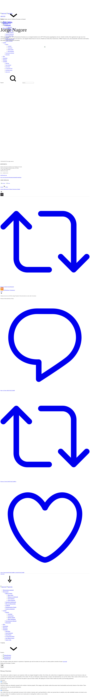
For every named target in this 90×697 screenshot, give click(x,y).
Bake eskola (10, 595)
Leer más (65, 661)
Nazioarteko (8, 622)
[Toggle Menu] (0, 585)
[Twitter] (8, 183)
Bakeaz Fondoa (8, 25)
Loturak (4, 42)
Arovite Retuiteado (10, 286)
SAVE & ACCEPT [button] (4, 695)
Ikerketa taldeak (11, 617)
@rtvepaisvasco (12, 290)
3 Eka (1, 291)
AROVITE (2, 16)
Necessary (4, 682)
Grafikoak (7, 605)
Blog (4, 624)
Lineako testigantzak (10, 609)
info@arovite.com (3, 175)
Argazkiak (5, 629)
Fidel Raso (7, 631)
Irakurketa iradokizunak (9, 34)
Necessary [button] (2, 680)
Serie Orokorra (11, 598)
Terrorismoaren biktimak (10, 621)
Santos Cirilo (8, 640)
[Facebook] (3, 183)
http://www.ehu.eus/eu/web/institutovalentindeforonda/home (10, 177)
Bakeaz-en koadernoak (13, 597)
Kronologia (5, 626)
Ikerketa (7, 612)
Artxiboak (10, 614)
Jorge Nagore (8, 634)
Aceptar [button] (61, 661)
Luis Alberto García (9, 638)
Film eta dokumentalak (9, 35)
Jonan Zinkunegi (9, 633)
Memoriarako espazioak (8, 590)
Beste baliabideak (12, 619)
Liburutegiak (11, 615)
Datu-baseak (5, 23)
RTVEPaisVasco (6, 290)
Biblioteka (5, 627)
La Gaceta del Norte (9, 636)
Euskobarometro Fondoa (10, 607)
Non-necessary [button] (3, 688)
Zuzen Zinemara (11, 600)
